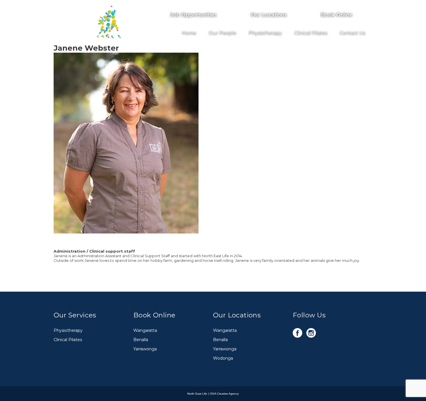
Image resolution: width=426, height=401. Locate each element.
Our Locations (269, 15)
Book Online (337, 15)
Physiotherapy (265, 33)
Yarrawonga (145, 349)
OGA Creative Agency (224, 393)
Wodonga (223, 358)
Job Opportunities (193, 15)
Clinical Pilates (310, 33)
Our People (222, 33)
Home (189, 33)
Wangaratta (145, 330)
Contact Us (352, 33)
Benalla (140, 339)
